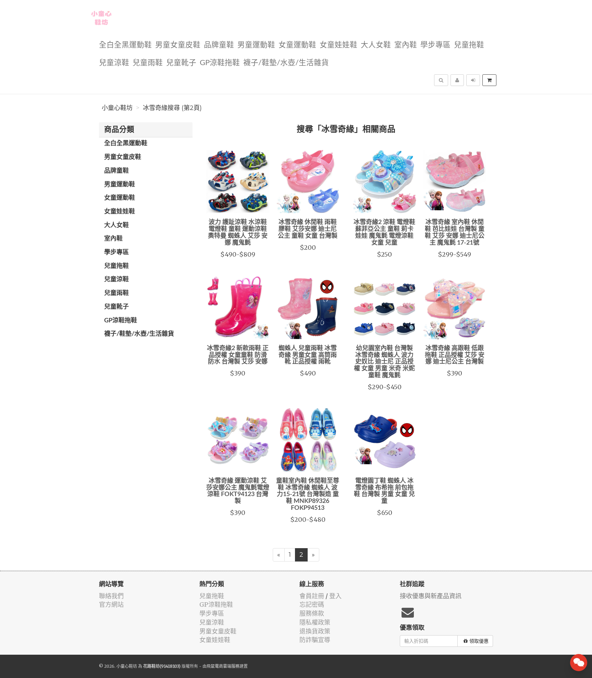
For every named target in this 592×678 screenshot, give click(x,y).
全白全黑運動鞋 (125, 45)
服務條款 (311, 613)
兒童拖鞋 (469, 45)
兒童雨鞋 (148, 62)
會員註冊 (311, 596)
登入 (335, 596)
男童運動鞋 (256, 45)
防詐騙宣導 (314, 640)
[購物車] (489, 80)
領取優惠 (479, 641)
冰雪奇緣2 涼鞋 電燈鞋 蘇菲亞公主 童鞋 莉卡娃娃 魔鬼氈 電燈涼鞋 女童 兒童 (384, 232)
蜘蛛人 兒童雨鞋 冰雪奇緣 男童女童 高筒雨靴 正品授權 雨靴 (308, 355)
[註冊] (457, 80)
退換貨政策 (314, 631)
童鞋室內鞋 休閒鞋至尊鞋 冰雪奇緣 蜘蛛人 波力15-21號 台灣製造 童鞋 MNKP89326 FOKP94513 (307, 494)
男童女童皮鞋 (177, 45)
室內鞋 (405, 45)
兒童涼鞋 (114, 62)
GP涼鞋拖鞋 (220, 62)
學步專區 (435, 45)
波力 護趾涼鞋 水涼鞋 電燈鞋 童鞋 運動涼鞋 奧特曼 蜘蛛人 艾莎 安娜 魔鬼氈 (238, 232)
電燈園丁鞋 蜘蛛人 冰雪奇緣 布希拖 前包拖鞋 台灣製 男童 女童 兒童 (384, 491)
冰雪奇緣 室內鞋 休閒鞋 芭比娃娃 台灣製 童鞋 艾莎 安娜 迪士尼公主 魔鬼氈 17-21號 (454, 232)
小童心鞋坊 (117, 108)
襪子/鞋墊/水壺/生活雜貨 (286, 62)
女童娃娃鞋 (338, 45)
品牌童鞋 (219, 45)
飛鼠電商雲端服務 (223, 666)
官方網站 (111, 604)
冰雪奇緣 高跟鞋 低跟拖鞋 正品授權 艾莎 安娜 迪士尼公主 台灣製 (454, 355)
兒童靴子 (181, 62)
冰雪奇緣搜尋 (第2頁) (172, 108)
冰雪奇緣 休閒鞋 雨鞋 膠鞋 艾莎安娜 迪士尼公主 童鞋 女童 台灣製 (307, 229)
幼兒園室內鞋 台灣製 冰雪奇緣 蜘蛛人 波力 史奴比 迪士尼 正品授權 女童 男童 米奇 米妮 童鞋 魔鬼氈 (384, 362)
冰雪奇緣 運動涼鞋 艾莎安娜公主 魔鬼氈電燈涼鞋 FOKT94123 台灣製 (237, 491)
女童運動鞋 (297, 45)
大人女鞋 (376, 45)
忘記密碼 (311, 604)
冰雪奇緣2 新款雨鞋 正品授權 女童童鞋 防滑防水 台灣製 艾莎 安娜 (238, 355)
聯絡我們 (111, 596)
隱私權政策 (314, 622)
